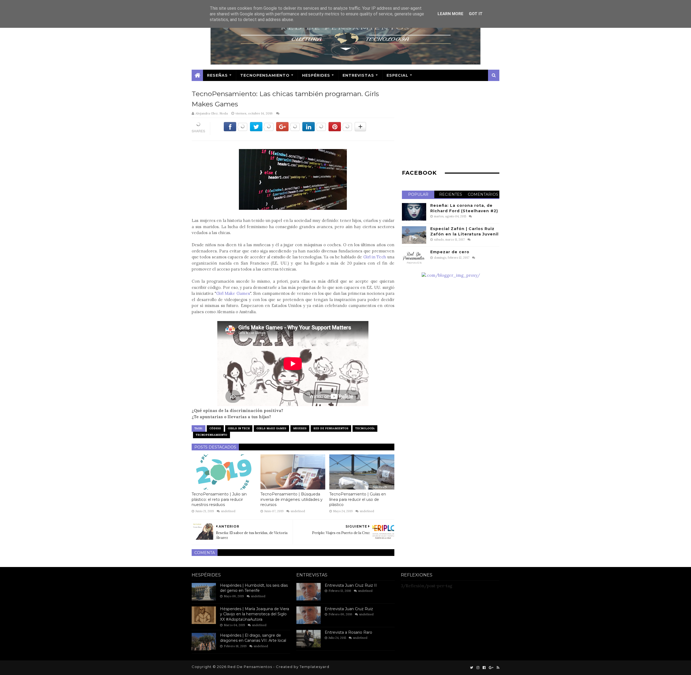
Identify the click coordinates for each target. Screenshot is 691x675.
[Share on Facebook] (235, 129)
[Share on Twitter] (261, 129)
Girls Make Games (271, 428)
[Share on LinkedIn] (314, 129)
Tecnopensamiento (211, 435)
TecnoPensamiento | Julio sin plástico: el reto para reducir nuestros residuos (219, 499)
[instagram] (477, 668)
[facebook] (484, 668)
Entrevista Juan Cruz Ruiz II (351, 585)
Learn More (450, 13)
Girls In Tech (239, 428)
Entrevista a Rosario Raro (348, 632)
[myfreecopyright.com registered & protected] (451, 275)
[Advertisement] (450, 126)
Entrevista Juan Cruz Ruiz (349, 608)
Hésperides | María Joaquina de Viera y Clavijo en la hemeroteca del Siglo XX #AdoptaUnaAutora (254, 614)
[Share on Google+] (288, 129)
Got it (476, 13)
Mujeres (300, 428)
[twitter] (471, 668)
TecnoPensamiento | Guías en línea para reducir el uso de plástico (357, 499)
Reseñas (217, 75)
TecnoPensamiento (265, 75)
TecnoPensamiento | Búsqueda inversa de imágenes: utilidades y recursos (291, 499)
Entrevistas (358, 75)
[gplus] (491, 668)
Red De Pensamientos (330, 428)
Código (215, 428)
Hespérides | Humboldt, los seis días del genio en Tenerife (254, 588)
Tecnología (365, 428)
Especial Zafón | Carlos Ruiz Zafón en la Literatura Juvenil (464, 231)
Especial (397, 75)
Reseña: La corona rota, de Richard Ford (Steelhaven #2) (464, 208)
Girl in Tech (374, 256)
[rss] (497, 668)
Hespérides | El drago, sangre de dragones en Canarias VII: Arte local (253, 638)
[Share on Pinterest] (340, 129)
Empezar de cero (449, 251)
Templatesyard (314, 666)
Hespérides (316, 75)
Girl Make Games (233, 293)
